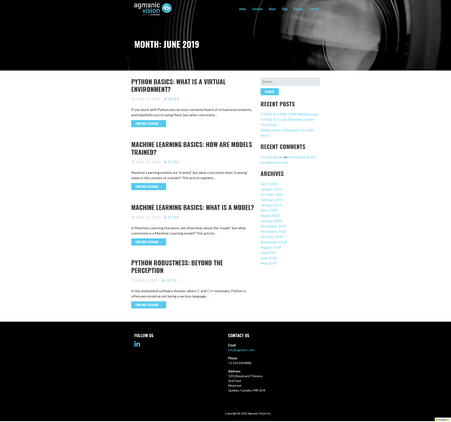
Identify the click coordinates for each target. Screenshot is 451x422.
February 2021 (272, 200)
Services (257, 9)
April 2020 (269, 210)
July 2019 (268, 252)
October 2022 (272, 194)
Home (242, 9)
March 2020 (270, 215)
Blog (284, 9)
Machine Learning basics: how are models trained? (191, 147)
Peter (173, 99)
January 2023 (271, 189)
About (272, 9)
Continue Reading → (148, 124)
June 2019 (269, 258)
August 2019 (271, 247)
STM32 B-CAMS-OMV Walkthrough (289, 114)
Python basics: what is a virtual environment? (178, 85)
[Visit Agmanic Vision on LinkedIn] (137, 345)
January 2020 (271, 221)
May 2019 (269, 263)
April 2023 (269, 184)
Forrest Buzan (272, 157)
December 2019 (273, 226)
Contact (314, 9)
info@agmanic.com (241, 350)
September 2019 (274, 242)
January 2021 (271, 205)
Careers (298, 9)
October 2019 (272, 237)
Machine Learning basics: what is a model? (192, 207)
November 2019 (274, 231)
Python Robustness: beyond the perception (177, 266)
